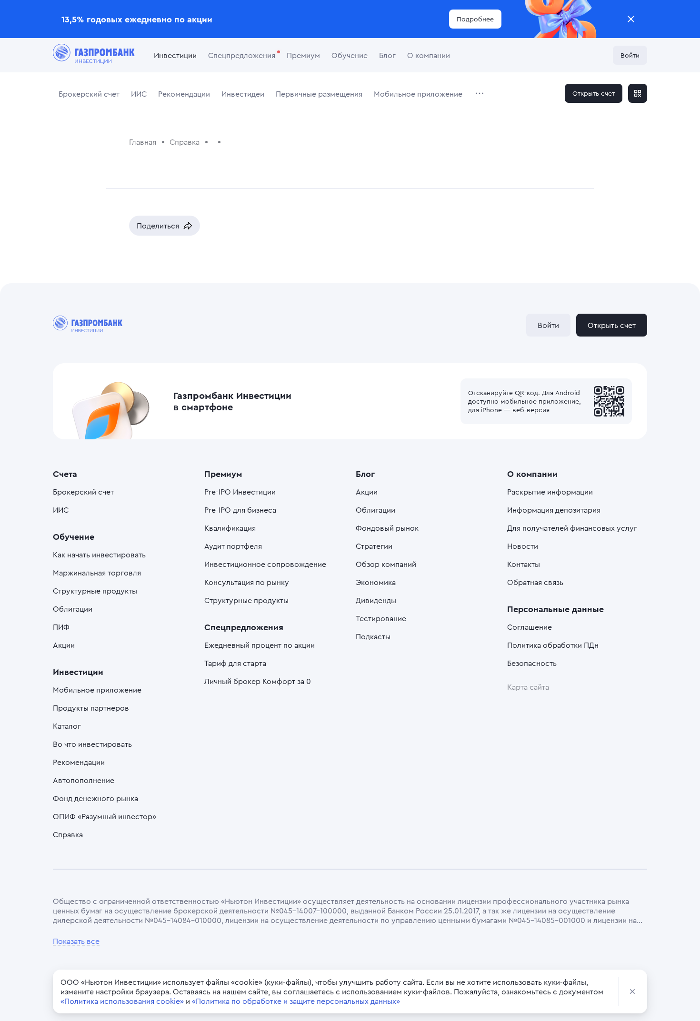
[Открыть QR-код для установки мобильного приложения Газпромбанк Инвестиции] (637, 93)
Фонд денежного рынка (95, 798)
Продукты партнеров (91, 708)
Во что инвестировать (92, 744)
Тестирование (381, 618)
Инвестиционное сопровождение (265, 564)
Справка (68, 834)
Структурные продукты (95, 590)
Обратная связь (535, 582)
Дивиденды (376, 600)
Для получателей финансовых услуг (572, 528)
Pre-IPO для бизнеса (240, 510)
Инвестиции (175, 55)
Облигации (72, 609)
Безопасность (532, 663)
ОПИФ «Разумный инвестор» (104, 816)
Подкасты (373, 636)
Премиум (303, 55)
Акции (64, 645)
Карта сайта (528, 687)
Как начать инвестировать (99, 554)
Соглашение (529, 627)
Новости (522, 546)
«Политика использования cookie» (122, 1001)
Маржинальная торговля (97, 572)
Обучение (349, 55)
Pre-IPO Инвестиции (240, 491)
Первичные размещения (319, 94)
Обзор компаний (386, 564)
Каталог (67, 726)
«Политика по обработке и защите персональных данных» (296, 1001)
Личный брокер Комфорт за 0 (257, 681)
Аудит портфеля (233, 546)
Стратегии (374, 546)
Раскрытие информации (550, 491)
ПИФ (61, 627)
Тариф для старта (235, 663)
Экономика (376, 582)
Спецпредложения (241, 55)
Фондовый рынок (387, 528)
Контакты (523, 564)
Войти (630, 55)
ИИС (139, 94)
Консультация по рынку (246, 582)
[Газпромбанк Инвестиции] (94, 55)
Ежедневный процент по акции (259, 645)
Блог (387, 55)
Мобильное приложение (418, 94)
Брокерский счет (89, 94)
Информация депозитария (553, 510)
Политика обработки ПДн (553, 645)
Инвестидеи (242, 94)
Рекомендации (184, 94)
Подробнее (475, 19)
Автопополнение (83, 780)
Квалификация (230, 528)
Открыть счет (593, 93)
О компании (428, 55)
